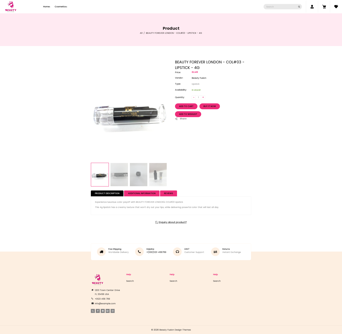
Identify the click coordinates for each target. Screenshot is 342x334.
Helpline (150, 249)
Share (183, 118)
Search (130, 281)
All (141, 33)
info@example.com (105, 303)
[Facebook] (98, 311)
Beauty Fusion (199, 77)
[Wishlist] (336, 7)
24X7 (186, 249)
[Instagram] (113, 311)
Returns (226, 249)
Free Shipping (114, 249)
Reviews (168, 193)
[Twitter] (93, 311)
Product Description (107, 193)
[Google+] (108, 311)
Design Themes (183, 329)
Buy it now (209, 106)
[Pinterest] (103, 311)
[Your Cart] (324, 7)
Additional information (142, 193)
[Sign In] (312, 7)
